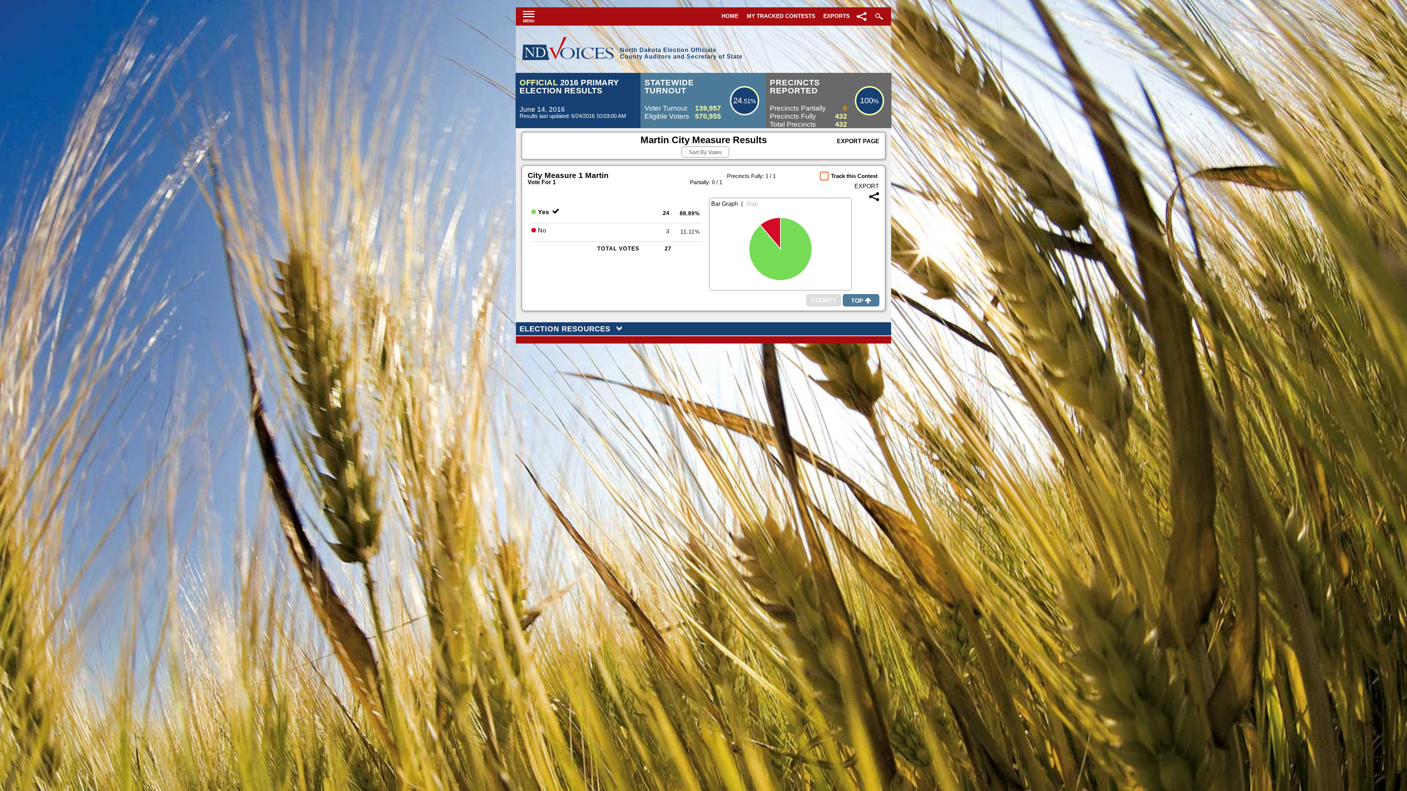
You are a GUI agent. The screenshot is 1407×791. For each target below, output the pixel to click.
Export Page (858, 141)
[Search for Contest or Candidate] (878, 16)
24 (737, 100)
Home (729, 16)
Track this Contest (854, 176)
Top (857, 301)
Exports (836, 16)
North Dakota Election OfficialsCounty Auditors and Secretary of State (681, 53)
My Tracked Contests (781, 16)
